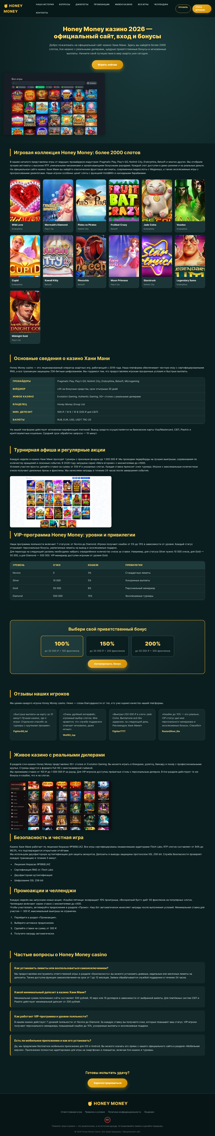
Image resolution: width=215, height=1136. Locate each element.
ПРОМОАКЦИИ (102, 4)
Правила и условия (95, 1112)
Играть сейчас (107, 64)
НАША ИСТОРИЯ (45, 4)
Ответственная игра (71, 1112)
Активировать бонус (107, 663)
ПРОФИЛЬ (183, 7)
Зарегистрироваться (107, 1082)
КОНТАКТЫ (42, 13)
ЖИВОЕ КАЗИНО (124, 4)
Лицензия (149, 1112)
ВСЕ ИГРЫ (143, 4)
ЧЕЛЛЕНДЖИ (161, 4)
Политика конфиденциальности (124, 1112)
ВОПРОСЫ (64, 4)
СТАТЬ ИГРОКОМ (200, 8)
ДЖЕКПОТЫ (82, 4)
